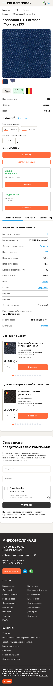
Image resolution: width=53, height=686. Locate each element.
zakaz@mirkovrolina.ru (12, 550)
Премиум (6, 611)
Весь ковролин (9, 586)
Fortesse (27, 10)
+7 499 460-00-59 (13, 546)
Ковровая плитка (10, 594)
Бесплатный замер (27, 162)
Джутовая (43, 287)
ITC (16, 10)
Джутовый (7, 590)
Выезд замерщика (10, 655)
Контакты (6, 650)
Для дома (32, 616)
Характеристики (12, 218)
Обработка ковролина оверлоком (17, 642)
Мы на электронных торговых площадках (21, 637)
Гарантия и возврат (11, 646)
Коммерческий (34, 599)
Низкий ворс (8, 607)
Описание (30, 218)
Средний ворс (9, 603)
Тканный (6, 616)
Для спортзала (34, 603)
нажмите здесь (43, 675)
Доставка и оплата (11, 659)
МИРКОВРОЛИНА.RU (19, 3)
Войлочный (32, 586)
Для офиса (32, 611)
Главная (6, 10)
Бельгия (44, 246)
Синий (45, 282)
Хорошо (7, 681)
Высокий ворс (8, 599)
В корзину (26, 155)
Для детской (33, 607)
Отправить (26, 505)
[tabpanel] (25, 356)
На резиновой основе (37, 590)
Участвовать (26, 184)
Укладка (6, 633)
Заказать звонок (11, 571)
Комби (5, 620)
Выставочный (33, 594)
